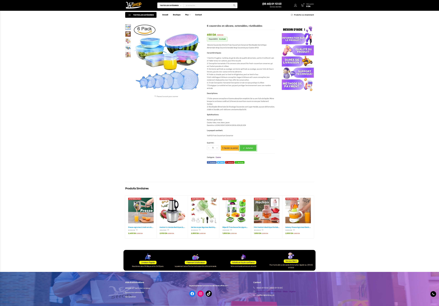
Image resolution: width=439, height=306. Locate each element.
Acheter (249, 148)
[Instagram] (200, 294)
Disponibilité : (213, 39)
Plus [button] (187, 15)
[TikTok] (209, 294)
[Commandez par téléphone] (433, 294)
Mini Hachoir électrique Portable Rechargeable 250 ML (266, 227)
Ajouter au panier (231, 148)
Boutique (176, 15)
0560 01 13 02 (263, 288)
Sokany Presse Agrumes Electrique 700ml (298, 227)
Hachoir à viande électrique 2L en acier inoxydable (172, 227)
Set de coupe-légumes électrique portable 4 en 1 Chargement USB (204, 227)
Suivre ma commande (134, 292)
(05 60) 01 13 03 (271, 3)
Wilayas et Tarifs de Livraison (137, 288)
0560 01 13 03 (276, 288)
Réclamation (130, 297)
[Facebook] (192, 294)
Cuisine (218, 157)
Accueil (165, 15)
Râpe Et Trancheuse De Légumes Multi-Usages (235, 227)
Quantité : (210, 143)
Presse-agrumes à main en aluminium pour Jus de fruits (141, 227)
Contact (198, 15)
